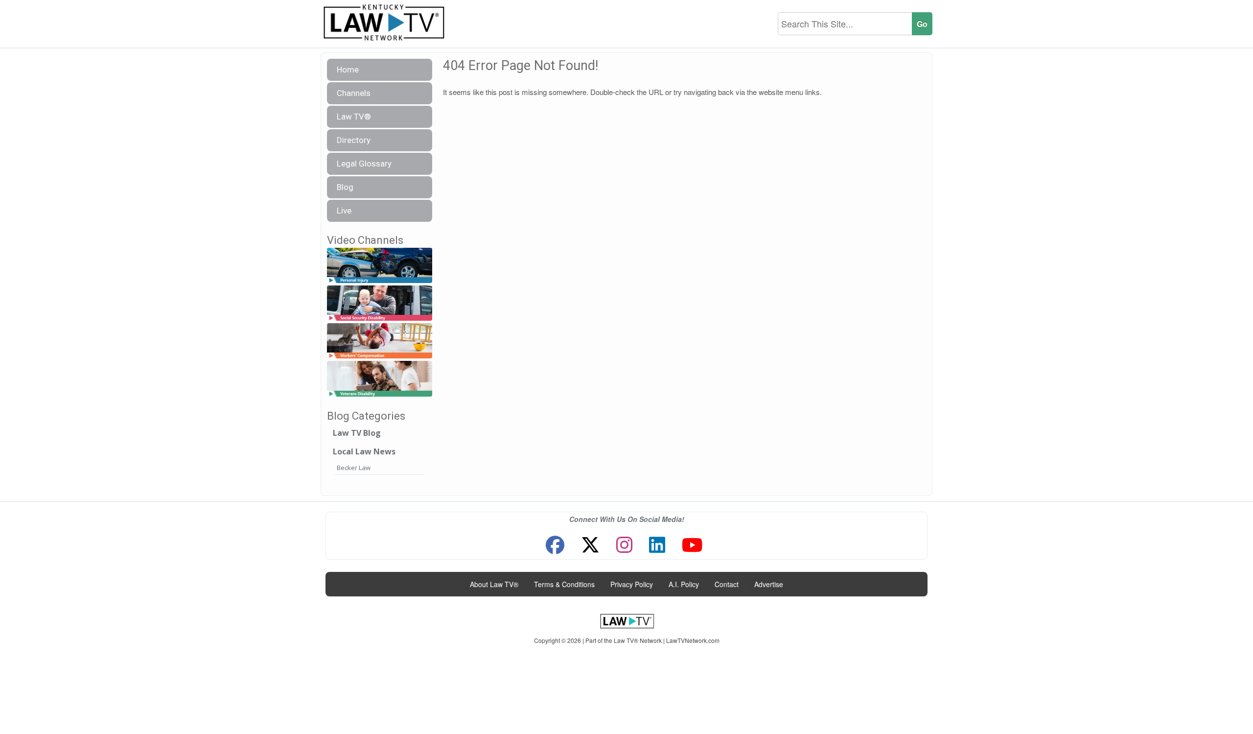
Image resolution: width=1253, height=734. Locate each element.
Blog (345, 187)
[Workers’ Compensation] (379, 341)
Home (348, 69)
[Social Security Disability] (379, 303)
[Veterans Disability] (379, 379)
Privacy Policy (631, 584)
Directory (354, 140)
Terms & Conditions (564, 584)
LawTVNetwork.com (692, 640)
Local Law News (364, 451)
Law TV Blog (357, 432)
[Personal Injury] (379, 265)
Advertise (768, 584)
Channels (354, 93)
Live (344, 210)
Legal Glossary (364, 163)
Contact (727, 584)
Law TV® (354, 116)
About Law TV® (494, 584)
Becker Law (354, 467)
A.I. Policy (684, 584)
